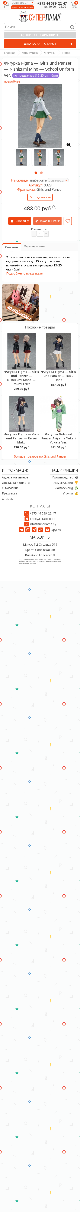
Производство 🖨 (65, 477)
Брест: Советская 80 (40, 550)
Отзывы (7, 499)
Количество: (40, 229)
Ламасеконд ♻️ (66, 488)
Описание (11, 247)
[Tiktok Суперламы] (41, 530)
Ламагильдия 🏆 (66, 483)
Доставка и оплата (16, 483)
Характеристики (34, 246)
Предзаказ (9, 493)
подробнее (12, 81)
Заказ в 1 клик (49, 221)
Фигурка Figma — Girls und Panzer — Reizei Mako (21, 438)
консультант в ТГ (42, 519)
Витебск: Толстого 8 (40, 555)
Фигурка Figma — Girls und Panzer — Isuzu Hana (58, 376)
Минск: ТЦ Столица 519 (40, 544)
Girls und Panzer (49, 189)
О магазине (10, 488)
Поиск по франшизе (41, 35)
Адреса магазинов (15, 477)
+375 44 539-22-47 (52, 3)
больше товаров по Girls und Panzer (40, 456)
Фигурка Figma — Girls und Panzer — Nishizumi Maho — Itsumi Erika (21, 378)
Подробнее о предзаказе (24, 273)
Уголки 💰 (70, 493)
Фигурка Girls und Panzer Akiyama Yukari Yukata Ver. (58, 438)
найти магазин (22, 7)
